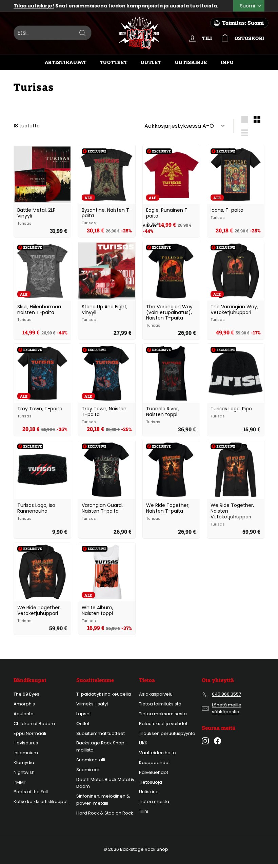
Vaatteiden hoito (157, 752)
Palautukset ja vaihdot (163, 723)
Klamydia (24, 762)
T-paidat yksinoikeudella (103, 694)
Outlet (151, 62)
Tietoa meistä (154, 801)
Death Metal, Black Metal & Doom (105, 783)
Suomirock (88, 769)
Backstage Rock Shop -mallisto (102, 746)
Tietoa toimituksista (160, 704)
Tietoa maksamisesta (163, 714)
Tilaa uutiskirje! (34, 5)
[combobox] (53, 32)
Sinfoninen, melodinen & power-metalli (103, 799)
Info (227, 62)
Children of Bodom (34, 723)
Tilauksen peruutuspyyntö (167, 733)
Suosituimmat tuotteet (100, 733)
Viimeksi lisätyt (92, 704)
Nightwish (24, 772)
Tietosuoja (150, 782)
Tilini (143, 811)
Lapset (83, 714)
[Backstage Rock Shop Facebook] (217, 740)
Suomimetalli (90, 760)
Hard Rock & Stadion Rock (104, 813)
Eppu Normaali (30, 733)
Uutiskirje (191, 62)
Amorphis (24, 704)
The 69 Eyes (26, 694)
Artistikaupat (65, 62)
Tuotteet (113, 62)
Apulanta (24, 714)
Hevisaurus (26, 743)
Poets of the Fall (31, 791)
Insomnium (26, 752)
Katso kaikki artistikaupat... (42, 801)
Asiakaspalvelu (156, 694)
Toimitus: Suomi (243, 22)
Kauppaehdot (154, 762)
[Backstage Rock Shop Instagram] (205, 740)
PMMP (20, 782)
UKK (143, 743)
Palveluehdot (153, 772)
